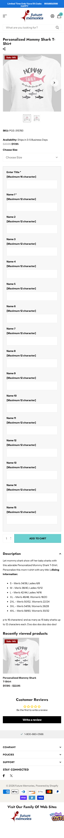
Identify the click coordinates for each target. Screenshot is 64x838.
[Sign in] (52, 16)
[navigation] (27, 118)
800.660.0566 (51, 3)
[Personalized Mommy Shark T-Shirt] (21, 656)
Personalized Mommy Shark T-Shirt (19, 679)
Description (12, 553)
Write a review (32, 719)
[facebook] (4, 775)
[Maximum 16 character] (21, 174)
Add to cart (37, 538)
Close (32, 747)
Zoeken (57, 27)
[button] (11, 535)
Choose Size (10, 149)
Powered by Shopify (47, 785)
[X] (11, 775)
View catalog (5, 16)
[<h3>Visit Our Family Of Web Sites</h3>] (21, 816)
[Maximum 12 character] (21, 197)
